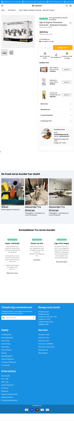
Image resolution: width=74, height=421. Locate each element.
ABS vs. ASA (4, 382)
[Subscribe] (34, 318)
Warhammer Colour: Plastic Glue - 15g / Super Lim (55, 81)
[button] (70, 6)
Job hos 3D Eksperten (7, 359)
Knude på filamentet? (7, 385)
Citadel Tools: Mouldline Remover (55, 94)
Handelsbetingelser (7, 356)
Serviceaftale (5, 341)
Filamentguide (5, 376)
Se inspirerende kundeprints (9, 400)
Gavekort (4, 353)
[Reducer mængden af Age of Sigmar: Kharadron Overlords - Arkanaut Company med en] (41, 48)
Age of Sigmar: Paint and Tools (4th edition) (54, 68)
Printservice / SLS (43, 341)
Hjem (3, 10)
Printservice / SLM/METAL (45, 344)
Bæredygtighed (42, 353)
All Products (12, 10)
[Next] (70, 265)
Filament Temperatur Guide (9, 394)
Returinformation (6, 350)
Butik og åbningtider (7, 338)
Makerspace (4, 391)
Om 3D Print (4, 388)
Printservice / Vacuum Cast (46, 347)
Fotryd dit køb (5, 365)
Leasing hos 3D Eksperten (8, 362)
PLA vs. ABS (4, 379)
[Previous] (3, 265)
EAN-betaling (5, 347)
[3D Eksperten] (37, 6)
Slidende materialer (7, 397)
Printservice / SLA (43, 338)
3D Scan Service (43, 350)
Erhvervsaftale (5, 344)
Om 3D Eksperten (6, 334)
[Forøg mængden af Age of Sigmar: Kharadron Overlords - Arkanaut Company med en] (49, 48)
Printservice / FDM (43, 334)
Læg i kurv (66, 69)
